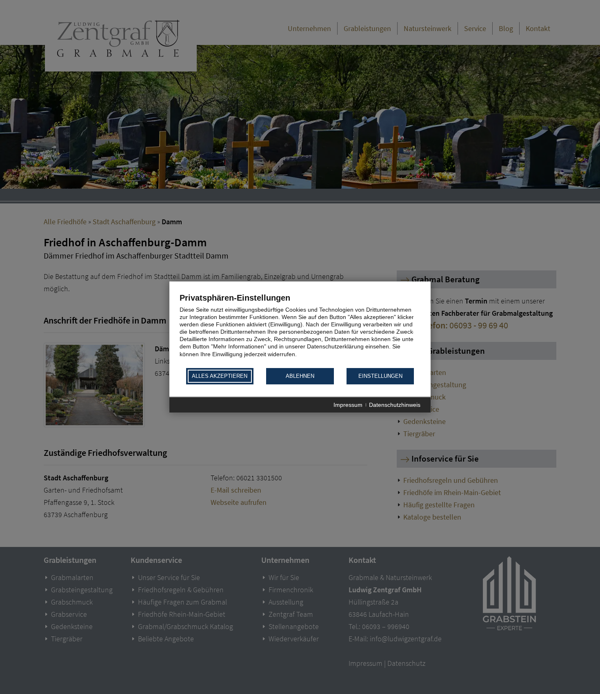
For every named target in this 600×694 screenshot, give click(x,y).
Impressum (347, 405)
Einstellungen (380, 376)
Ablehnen (300, 376)
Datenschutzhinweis (394, 405)
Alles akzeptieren (219, 376)
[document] (300, 330)
